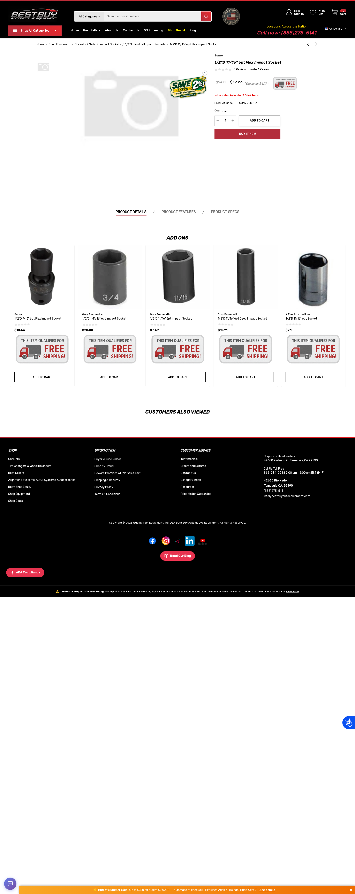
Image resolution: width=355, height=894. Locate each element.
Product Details (131, 212)
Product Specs (225, 212)
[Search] (206, 16)
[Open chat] (10, 884)
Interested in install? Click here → (238, 95)
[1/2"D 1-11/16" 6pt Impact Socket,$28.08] (110, 277)
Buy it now (247, 134)
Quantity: (220, 110)
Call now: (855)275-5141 (287, 33)
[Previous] (309, 44)
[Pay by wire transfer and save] (188, 87)
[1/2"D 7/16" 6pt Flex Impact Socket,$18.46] (42, 277)
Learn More (292, 591)
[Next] (315, 44)
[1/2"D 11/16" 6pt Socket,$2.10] (313, 277)
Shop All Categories (35, 30)
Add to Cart (260, 120)
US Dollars (335, 28)
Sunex (218, 55)
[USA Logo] (231, 16)
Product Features (179, 212)
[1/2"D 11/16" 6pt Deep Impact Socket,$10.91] (245, 277)
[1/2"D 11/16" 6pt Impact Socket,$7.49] (178, 277)
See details (267, 890)
